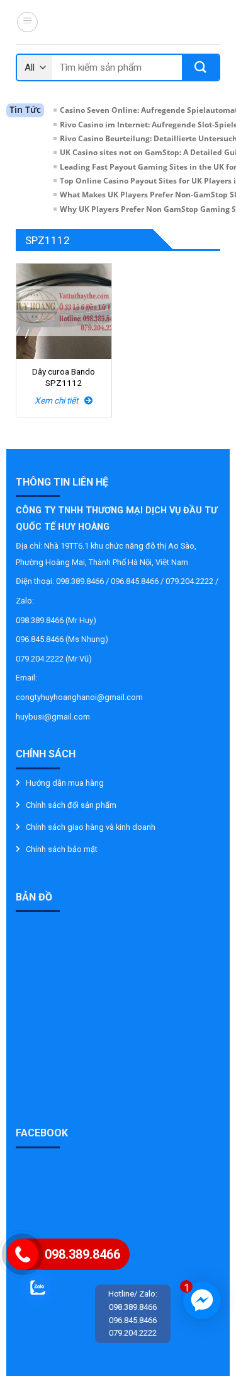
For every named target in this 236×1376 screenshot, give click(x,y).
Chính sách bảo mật (62, 849)
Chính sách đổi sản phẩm (71, 805)
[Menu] (27, 22)
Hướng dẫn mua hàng (65, 783)
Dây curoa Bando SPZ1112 (63, 377)
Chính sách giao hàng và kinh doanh (90, 827)
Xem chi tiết (59, 400)
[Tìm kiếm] (200, 67)
